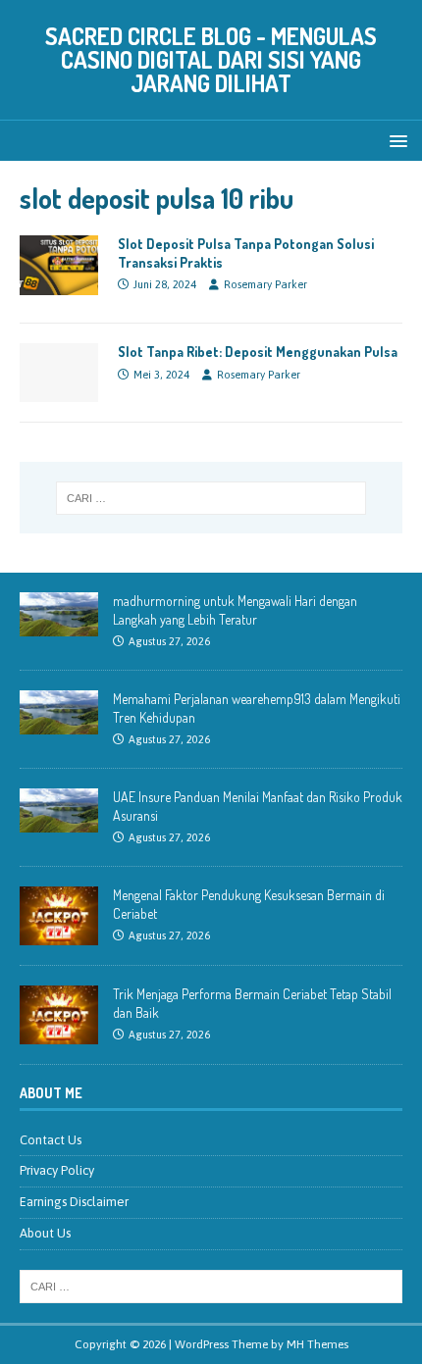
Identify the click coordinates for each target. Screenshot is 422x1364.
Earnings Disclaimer (74, 1201)
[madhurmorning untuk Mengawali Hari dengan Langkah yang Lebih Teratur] (59, 626)
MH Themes (317, 1344)
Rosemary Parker (265, 284)
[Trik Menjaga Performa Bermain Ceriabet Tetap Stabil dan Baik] (59, 1034)
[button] (395, 140)
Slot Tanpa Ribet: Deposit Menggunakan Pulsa (257, 351)
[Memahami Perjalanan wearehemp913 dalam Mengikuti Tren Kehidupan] (59, 724)
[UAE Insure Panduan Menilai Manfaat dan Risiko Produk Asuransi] (59, 822)
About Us (45, 1233)
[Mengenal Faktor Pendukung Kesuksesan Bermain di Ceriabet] (59, 935)
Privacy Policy (57, 1170)
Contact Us (50, 1140)
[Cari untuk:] (211, 498)
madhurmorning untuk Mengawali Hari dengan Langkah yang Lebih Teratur (235, 609)
